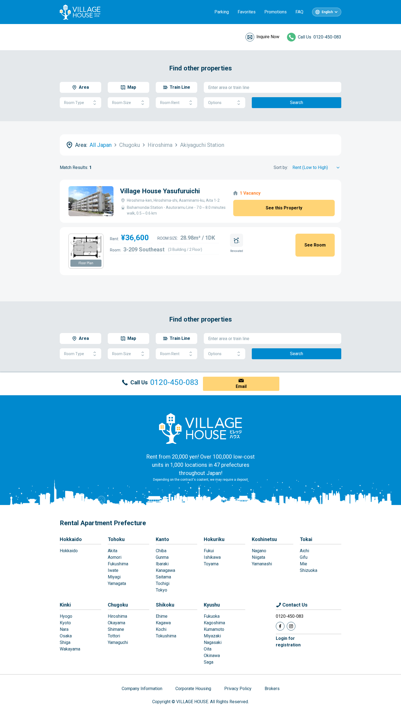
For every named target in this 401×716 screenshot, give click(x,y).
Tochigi (162, 583)
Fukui (209, 550)
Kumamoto (214, 629)
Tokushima (166, 635)
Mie (303, 563)
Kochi (161, 629)
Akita (112, 550)
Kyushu (212, 605)
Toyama (211, 563)
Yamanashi (262, 563)
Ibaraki (162, 563)
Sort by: (281, 167)
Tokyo (161, 590)
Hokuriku (214, 539)
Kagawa (163, 622)
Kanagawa (165, 570)
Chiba (161, 550)
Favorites (247, 11)
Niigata (258, 557)
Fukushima (118, 563)
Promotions (275, 11)
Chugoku (118, 605)
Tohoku (116, 539)
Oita (207, 649)
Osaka (66, 635)
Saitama (163, 577)
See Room (315, 245)
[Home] (200, 428)
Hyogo (66, 616)
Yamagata (117, 583)
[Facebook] (280, 626)
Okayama (116, 622)
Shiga (65, 642)
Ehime (161, 616)
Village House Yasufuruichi (160, 191)
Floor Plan (86, 263)
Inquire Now (267, 36)
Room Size (121, 102)
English (327, 12)
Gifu (303, 557)
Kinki (65, 605)
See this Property (284, 207)
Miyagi (114, 577)
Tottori (114, 635)
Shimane (116, 629)
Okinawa (212, 655)
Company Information (142, 688)
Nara (64, 629)
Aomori (114, 557)
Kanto (162, 539)
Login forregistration (288, 641)
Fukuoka (212, 616)
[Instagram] (291, 626)
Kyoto (65, 622)
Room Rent (169, 102)
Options (215, 102)
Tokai (306, 539)
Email (241, 386)
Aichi (304, 550)
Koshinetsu (264, 539)
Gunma (162, 557)
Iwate (113, 570)
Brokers (272, 688)
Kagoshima (214, 622)
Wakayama (70, 649)
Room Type (74, 102)
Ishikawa (212, 557)
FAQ (299, 11)
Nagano (259, 550)
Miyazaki (212, 635)
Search (296, 102)
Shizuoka (308, 570)
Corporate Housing (193, 688)
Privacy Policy (238, 688)
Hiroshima (117, 616)
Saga (208, 662)
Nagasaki (213, 642)
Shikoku (165, 605)
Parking (221, 11)
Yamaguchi (118, 642)
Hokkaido (71, 539)
